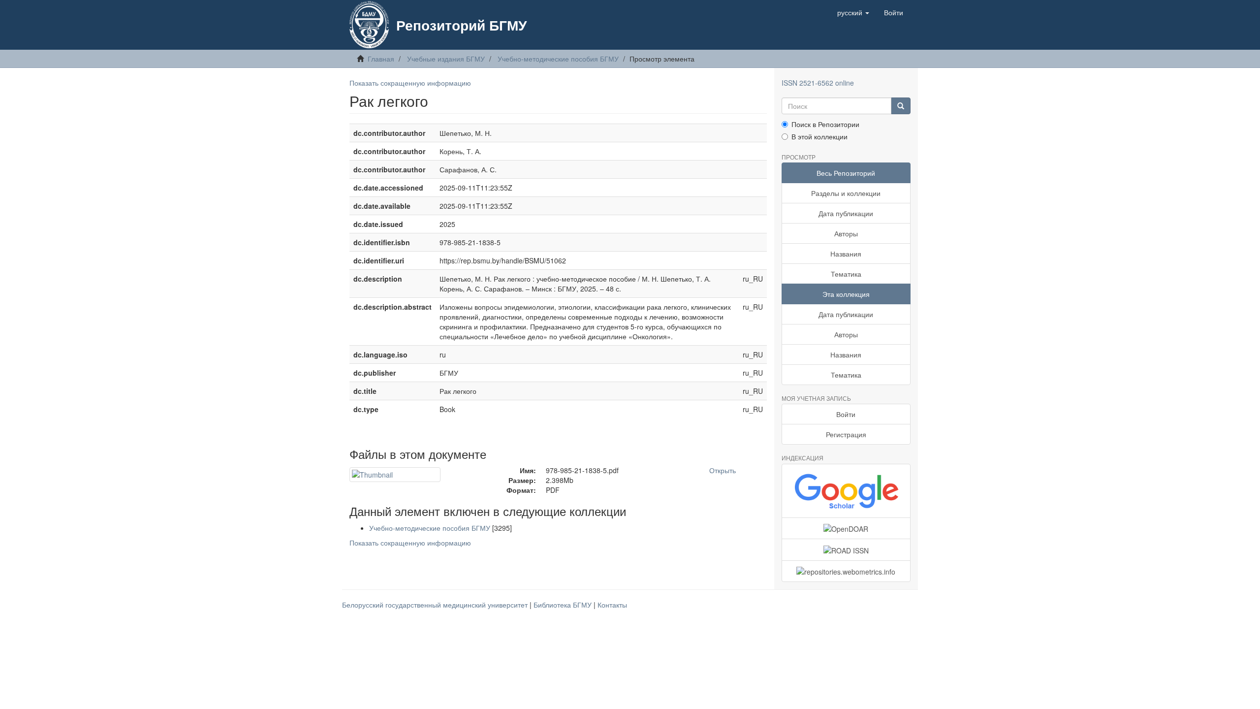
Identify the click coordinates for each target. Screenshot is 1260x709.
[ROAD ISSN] (846, 549)
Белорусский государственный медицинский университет (436, 605)
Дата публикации (846, 213)
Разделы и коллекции (846, 193)
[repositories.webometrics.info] (846, 571)
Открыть (722, 470)
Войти (845, 414)
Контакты (612, 605)
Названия (845, 253)
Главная (381, 59)
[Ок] (901, 105)
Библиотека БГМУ (564, 605)
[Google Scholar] (846, 491)
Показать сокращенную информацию (410, 83)
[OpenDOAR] (846, 528)
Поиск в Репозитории (825, 124)
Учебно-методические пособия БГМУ (558, 59)
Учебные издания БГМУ (446, 59)
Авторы (846, 233)
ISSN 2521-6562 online (818, 83)
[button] (853, 12)
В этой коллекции (819, 136)
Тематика (846, 274)
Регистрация (846, 434)
